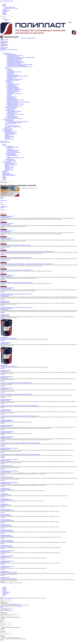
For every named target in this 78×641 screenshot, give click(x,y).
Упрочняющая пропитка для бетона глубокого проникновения (19, 66)
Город (1, 615)
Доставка (4, 9)
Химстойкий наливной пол (12, 104)
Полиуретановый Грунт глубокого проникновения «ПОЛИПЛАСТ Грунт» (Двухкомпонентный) (19, 405)
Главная (4, 3)
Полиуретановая (10, 70)
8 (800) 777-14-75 (3, 49)
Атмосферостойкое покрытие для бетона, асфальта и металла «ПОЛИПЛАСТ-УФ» (16, 282)
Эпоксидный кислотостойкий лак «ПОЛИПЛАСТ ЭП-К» (7, 556)
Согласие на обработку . (11, 604)
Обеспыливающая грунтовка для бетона (15, 61)
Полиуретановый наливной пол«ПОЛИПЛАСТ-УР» (6, 377)
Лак (6, 124)
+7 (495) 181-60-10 (4, 41)
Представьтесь (3, 613)
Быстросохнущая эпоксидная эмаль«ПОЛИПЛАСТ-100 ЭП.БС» (7, 276)
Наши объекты (6, 11)
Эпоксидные (9, 83)
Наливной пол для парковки (12, 90)
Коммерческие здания (9, 136)
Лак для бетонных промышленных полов (15, 114)
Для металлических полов (8, 119)
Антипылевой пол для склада (13, 56)
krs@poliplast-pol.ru (4, 45)
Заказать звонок (19, 606)
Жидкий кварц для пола (12, 96)
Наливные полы (8, 81)
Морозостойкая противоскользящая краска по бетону (17, 75)
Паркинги (7, 134)
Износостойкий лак (11, 113)
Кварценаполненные (11, 85)
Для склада (9, 95)
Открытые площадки (9, 139)
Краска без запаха (10, 73)
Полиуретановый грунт (12, 108)
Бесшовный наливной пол (12, 86)
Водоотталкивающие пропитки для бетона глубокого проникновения (20, 57)
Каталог (4, 4)
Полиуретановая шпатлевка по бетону (14, 118)
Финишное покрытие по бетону (13, 80)
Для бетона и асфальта (9, 129)
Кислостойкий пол (11, 97)
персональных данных (15, 604)
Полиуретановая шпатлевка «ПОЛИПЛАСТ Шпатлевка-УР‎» (6, 536)
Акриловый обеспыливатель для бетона (15, 55)
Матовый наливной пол (12, 98)
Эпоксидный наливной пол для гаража (15, 105)
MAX (1, 607)
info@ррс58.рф (3, 48)
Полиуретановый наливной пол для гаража (15, 103)
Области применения (7, 130)
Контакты (5, 13)
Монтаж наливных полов (10, 7)
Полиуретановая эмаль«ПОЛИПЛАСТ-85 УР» (5, 302)
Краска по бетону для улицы (12, 74)
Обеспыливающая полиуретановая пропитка (16, 62)
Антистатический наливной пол (13, 84)
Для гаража (9, 94)
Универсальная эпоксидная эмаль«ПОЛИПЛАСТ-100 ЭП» (7, 224)
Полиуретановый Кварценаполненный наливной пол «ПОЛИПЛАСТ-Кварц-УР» (16, 382)
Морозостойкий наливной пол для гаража (15, 99)
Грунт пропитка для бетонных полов (14, 58)
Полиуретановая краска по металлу (14, 122)
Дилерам (4, 14)
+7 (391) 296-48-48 (4, 44)
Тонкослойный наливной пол (13, 87)
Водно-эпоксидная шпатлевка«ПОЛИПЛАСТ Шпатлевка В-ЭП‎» (7, 530)
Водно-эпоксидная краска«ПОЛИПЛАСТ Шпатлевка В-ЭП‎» (7, 510)
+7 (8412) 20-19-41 (4, 47)
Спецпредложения (6, 10)
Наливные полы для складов (13, 102)
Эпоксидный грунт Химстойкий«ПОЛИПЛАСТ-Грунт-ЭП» (6, 426)
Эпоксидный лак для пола (12, 116)
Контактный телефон (4, 614)
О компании (5, 588)
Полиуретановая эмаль (9, 120)
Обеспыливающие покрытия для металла (13, 126)
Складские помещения (9, 132)
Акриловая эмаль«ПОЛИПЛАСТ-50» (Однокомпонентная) (8, 338)
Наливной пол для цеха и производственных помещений (18, 101)
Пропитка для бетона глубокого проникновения (16, 65)
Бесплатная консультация (12, 49)
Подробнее (2, 220)
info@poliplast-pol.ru (4, 42)
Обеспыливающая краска (12, 76)
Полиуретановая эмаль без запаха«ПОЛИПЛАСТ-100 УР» (7, 217)
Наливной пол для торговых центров (14, 89)
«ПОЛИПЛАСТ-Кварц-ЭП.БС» (6, 465)
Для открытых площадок (7, 128)
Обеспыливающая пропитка (10, 54)
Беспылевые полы (10, 92)
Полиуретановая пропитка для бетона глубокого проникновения (20, 64)
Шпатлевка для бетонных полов (11, 117)
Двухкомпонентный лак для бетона (14, 111)
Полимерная (9, 77)
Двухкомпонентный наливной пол (14, 93)
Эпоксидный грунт (11, 109)
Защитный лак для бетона (12, 112)
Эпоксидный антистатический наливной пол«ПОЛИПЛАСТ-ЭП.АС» (9, 449)
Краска (6, 67)
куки (26, 638)
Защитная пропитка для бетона (13, 60)
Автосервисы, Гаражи (9, 137)
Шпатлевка (7, 127)
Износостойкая (10, 72)
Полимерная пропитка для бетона (13, 63)
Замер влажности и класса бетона (11, 8)
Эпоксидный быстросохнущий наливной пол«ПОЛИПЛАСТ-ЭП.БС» (9, 471)
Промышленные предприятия (11, 131)
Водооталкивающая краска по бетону (14, 71)
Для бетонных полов (7, 53)
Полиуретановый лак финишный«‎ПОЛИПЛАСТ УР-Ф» (6, 551)
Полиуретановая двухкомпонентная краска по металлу (18, 121)
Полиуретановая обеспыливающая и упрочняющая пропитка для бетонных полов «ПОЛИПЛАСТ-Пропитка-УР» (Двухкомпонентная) (26, 251)
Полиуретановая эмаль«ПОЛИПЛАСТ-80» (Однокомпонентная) (8, 572)
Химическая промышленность (11, 133)
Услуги (4, 6)
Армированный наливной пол (13, 88)
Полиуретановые (10, 82)
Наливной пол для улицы (12, 100)
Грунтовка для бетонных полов (13, 150)
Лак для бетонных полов (10, 110)
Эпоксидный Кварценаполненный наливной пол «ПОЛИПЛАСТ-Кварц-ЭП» (15, 245)
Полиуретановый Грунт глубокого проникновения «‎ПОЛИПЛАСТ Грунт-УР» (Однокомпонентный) (20, 442)
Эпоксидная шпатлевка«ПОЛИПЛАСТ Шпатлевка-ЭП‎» (6, 489)
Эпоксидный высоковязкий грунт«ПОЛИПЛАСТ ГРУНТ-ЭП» (7, 421)
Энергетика (7, 138)
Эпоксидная (9, 69)
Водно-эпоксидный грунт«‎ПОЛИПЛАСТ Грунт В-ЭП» (6, 515)
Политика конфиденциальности (6, 610)
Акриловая (9, 68)
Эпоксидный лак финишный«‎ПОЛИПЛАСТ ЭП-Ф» (6, 400)
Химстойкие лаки (10, 115)
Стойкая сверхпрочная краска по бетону (15, 79)
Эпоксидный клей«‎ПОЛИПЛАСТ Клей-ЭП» (5, 494)
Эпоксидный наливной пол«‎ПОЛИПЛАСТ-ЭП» (5, 343)
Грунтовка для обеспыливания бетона (14, 59)
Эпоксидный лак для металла (13, 125)
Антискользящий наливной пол (13, 91)
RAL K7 (4, 12)
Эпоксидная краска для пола (10, 123)
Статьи (4, 176)
